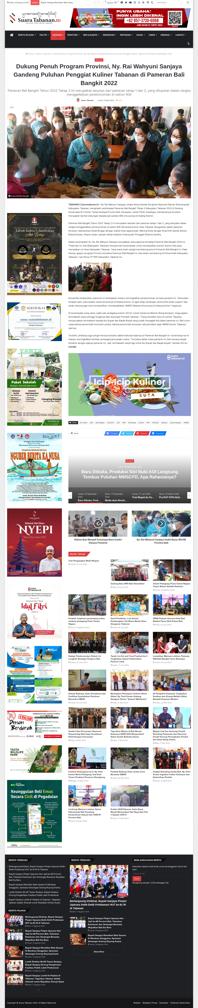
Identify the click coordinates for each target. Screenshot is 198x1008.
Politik (43, 35)
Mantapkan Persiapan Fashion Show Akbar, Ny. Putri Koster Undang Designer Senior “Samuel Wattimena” (129, 696)
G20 (118, 423)
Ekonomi (57, 35)
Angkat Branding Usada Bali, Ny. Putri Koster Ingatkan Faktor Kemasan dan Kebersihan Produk (171, 774)
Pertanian (125, 35)
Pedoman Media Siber (180, 1003)
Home (30, 54)
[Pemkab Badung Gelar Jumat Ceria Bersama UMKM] (130, 758)
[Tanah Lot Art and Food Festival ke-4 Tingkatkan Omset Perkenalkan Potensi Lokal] (130, 642)
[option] (129, 474)
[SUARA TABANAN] (36, 17)
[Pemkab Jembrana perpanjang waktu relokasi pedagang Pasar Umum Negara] (87, 605)
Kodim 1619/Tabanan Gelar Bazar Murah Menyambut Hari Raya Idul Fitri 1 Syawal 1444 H (129, 812)
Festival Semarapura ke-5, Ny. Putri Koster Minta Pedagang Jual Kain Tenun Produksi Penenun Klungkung (86, 774)
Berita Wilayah (26, 35)
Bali (91, 423)
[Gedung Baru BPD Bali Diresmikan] (130, 570)
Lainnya (179, 35)
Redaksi (136, 1003)
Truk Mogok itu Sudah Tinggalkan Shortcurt (129, 474)
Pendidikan (108, 35)
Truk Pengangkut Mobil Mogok (83, 561)
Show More (99, 951)
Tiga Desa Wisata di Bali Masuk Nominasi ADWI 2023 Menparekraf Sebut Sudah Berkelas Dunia (127, 734)
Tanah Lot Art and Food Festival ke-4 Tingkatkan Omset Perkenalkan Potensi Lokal (129, 659)
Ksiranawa (132, 423)
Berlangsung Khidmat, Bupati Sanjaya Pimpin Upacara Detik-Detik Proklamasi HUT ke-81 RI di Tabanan (44, 920)
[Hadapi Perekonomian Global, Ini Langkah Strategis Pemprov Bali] (87, 642)
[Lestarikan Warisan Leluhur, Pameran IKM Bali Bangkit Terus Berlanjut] (172, 642)
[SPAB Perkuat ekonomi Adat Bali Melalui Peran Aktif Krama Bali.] (172, 605)
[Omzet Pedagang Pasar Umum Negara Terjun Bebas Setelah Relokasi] (172, 570)
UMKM (152, 35)
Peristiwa (72, 35)
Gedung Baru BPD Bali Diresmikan (128, 583)
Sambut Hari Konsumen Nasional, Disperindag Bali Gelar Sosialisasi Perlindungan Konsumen (85, 734)
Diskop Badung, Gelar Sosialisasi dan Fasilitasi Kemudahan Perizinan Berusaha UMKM (87, 696)
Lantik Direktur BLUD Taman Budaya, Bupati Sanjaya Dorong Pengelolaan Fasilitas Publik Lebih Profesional (88, 2)
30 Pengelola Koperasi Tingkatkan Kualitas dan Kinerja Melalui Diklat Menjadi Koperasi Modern (170, 696)
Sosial (139, 35)
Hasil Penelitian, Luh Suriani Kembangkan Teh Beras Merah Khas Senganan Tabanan (128, 621)
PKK (148, 423)
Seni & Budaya (90, 35)
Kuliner (141, 423)
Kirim (137, 878)
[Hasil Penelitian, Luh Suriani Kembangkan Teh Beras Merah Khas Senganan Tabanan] (130, 605)
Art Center (83, 423)
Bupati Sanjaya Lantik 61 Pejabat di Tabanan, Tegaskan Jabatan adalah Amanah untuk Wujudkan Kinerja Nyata (44, 978)
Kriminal (165, 35)
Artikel (38, 54)
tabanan (164, 423)
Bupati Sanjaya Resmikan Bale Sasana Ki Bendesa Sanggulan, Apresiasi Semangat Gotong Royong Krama (44, 951)
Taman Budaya (175, 423)
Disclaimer (163, 1003)
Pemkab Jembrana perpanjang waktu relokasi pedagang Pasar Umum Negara (86, 621)
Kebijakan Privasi (149, 1003)
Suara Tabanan (87, 100)
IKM (124, 423)
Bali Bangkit (100, 423)
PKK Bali (155, 423)
